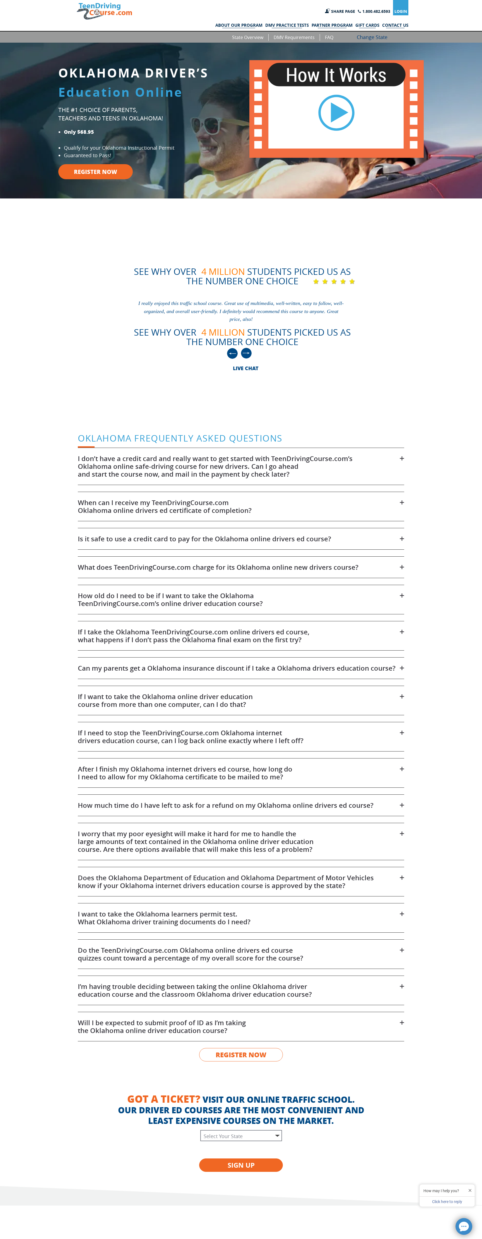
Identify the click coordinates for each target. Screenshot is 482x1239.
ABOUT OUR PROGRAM (238, 25)
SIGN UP (241, 1165)
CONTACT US (395, 25)
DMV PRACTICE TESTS (287, 25)
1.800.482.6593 (376, 11)
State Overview (247, 37)
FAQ (329, 37)
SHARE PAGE (343, 11)
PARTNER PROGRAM (332, 25)
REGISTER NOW (95, 172)
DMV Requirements (294, 37)
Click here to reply (447, 1201)
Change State (372, 37)
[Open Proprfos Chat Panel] (464, 1226)
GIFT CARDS (367, 25)
